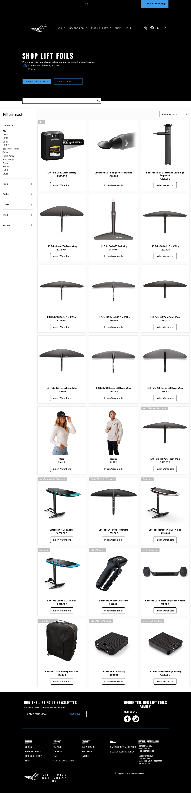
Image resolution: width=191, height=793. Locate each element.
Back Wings (8, 159)
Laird (5, 170)
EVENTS (85, 756)
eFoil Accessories (11, 148)
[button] (128, 28)
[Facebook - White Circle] (127, 718)
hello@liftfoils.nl (145, 756)
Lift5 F (6, 145)
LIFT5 (5, 138)
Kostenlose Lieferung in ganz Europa (129, 9)
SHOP (27, 760)
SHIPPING (57, 751)
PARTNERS (87, 751)
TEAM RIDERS (88, 747)
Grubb (6, 173)
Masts (5, 163)
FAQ (55, 756)
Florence (7, 166)
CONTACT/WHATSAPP (63, 760)
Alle (4, 131)
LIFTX (5, 141)
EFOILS (28, 747)
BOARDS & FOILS (33, 751)
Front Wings (8, 156)
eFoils (6, 134)
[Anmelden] (151, 27)
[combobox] (174, 114)
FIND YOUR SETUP (33, 756)
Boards (6, 152)
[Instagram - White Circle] (135, 718)
